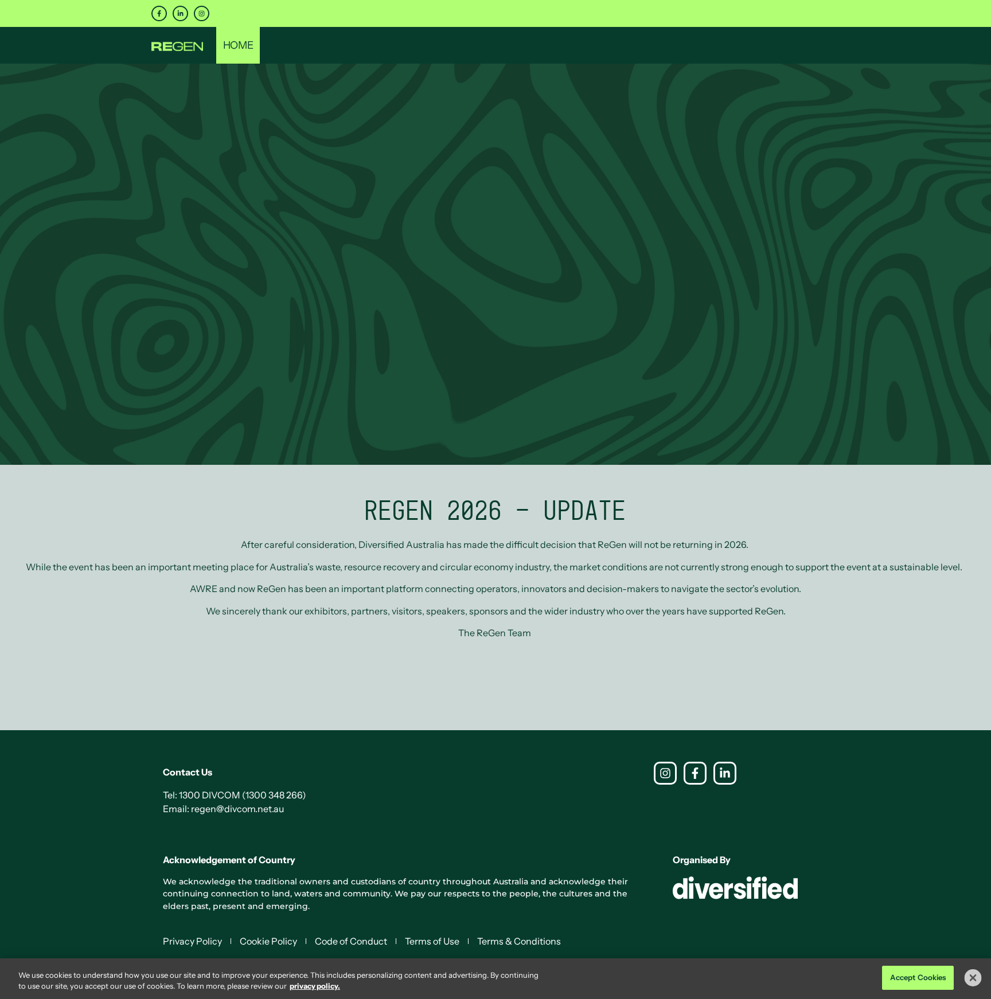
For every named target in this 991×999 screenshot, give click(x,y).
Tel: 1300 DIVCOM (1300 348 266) (234, 795)
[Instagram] (201, 13)
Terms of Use (432, 941)
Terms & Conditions (519, 941)
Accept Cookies (918, 977)
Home (238, 45)
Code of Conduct (351, 941)
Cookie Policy (268, 941)
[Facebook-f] (159, 13)
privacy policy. (315, 986)
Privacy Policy (192, 941)
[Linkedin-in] (180, 13)
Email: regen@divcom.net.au (223, 808)
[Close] (973, 977)
